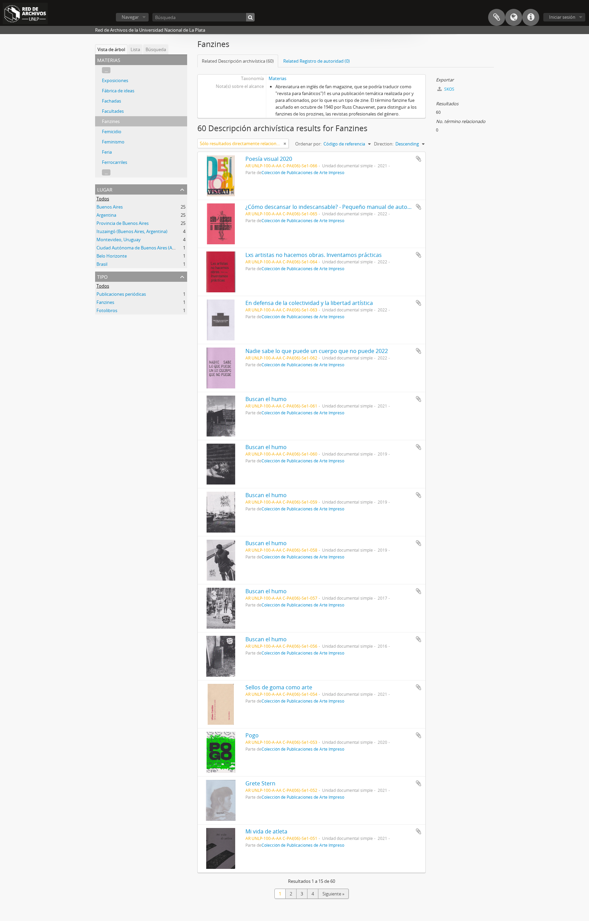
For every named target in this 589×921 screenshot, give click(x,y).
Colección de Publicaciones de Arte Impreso (302, 172)
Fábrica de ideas (118, 91)
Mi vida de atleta (266, 831)
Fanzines (111, 121)
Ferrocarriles (114, 162)
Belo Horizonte (111, 256)
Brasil (101, 264)
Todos (102, 199)
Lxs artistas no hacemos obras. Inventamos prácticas (313, 255)
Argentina (106, 215)
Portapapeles (496, 17)
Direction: (383, 144)
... (106, 70)
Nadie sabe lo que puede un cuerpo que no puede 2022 (316, 351)
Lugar (104, 189)
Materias (277, 78)
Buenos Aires (109, 207)
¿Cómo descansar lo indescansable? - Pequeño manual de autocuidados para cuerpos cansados (369, 207)
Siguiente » (333, 894)
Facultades (113, 111)
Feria (107, 152)
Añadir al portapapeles (418, 158)
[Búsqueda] (250, 17)
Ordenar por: (308, 144)
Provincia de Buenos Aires (122, 223)
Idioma (513, 17)
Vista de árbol (111, 49)
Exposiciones (115, 80)
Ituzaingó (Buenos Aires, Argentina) (131, 231)
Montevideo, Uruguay (118, 239)
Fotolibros (106, 310)
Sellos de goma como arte (278, 687)
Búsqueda (156, 49)
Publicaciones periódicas (121, 294)
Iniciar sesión (562, 17)
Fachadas (111, 101)
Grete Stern (260, 783)
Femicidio (111, 131)
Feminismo (113, 142)
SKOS (448, 89)
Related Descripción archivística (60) (238, 61)
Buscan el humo (266, 399)
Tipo (102, 276)
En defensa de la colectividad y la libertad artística (309, 303)
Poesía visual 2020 (268, 159)
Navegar (130, 17)
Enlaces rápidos (530, 17)
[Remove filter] (285, 143)
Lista (135, 49)
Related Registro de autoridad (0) (316, 61)
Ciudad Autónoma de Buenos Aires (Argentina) (143, 248)
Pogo (252, 735)
